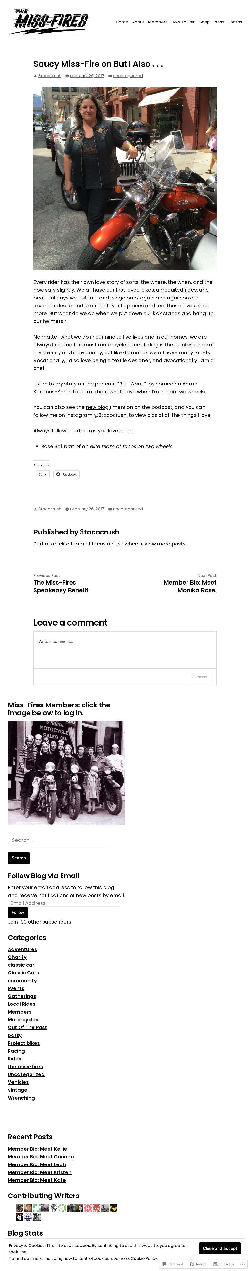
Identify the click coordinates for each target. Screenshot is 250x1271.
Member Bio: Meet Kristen (40, 1172)
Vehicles (18, 1082)
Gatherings (22, 996)
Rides (14, 1058)
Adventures (22, 949)
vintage (17, 1090)
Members (157, 22)
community (22, 980)
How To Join (183, 22)
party (15, 1035)
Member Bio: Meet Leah (37, 1164)
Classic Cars (23, 972)
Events (16, 988)
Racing (16, 1050)
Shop (204, 22)
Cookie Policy (144, 1258)
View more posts (165, 543)
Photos (235, 22)
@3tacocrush (111, 415)
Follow (18, 912)
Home (122, 22)
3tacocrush (49, 76)
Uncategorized (128, 76)
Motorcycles (23, 1019)
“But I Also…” (131, 383)
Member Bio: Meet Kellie (37, 1148)
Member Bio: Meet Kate (37, 1180)
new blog (98, 407)
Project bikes (24, 1043)
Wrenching (21, 1097)
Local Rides (21, 1004)
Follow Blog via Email (43, 876)
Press (219, 22)
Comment (199, 677)
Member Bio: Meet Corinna (41, 1156)
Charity (17, 957)
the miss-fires (25, 1066)
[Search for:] (59, 840)
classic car (21, 964)
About (138, 22)
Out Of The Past (27, 1027)
